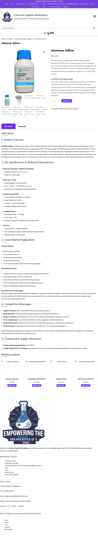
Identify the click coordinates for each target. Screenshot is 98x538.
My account (84, 4)
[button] (44, 52)
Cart (12, 4)
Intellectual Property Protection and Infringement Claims (63, 4)
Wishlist (66, 7)
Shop (44, 7)
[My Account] (45, 33)
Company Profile (20, 4)
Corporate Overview (33, 4)
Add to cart (66, 101)
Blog (6, 4)
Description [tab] (8, 126)
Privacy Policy (35, 7)
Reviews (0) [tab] (22, 126)
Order (92, 4)
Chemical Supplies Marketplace (30, 15)
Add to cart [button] (12, 385)
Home (43, 4)
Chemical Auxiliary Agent (68, 109)
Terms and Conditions (54, 7)
